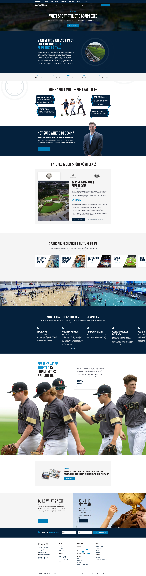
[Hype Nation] (71, 1)
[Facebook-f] (41, 558)
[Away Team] (54, 1)
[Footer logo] (43, 544)
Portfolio (79, 547)
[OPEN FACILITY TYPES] (84, 5)
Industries (61, 554)
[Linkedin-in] (44, 558)
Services (60, 544)
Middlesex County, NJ (82, 553)
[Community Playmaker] (46, 1)
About (97, 544)
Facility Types (80, 544)
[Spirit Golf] (78, 1)
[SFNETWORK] (38, 1)
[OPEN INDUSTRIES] (74, 5)
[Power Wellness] (86, 1)
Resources (79, 556)
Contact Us (98, 554)
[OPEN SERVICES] (66, 5)
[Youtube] (47, 558)
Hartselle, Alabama (81, 549)
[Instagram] (39, 558)
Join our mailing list (100, 532)
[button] (71, 271)
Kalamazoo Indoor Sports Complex (82, 551)
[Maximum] (63, 1)
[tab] (49, 176)
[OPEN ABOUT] (58, 5)
